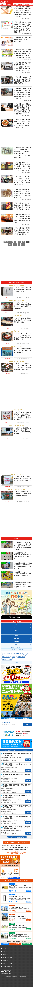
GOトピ (3, 4)
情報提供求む (5, 954)
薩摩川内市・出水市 (7, 659)
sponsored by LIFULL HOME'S (21, 880)
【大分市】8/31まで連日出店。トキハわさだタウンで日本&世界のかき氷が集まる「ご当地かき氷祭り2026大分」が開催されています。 (22, 546)
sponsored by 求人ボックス (22, 750)
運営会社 (5, 951)
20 (19, 241)
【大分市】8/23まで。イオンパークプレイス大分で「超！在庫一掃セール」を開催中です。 (22, 573)
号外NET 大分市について (8, 966)
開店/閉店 (20, 4)
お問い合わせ (5, 960)
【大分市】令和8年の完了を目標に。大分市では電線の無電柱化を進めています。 (23, 350)
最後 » (22, 244)
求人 (15, 4)
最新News (9, 4)
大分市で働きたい (10, 750)
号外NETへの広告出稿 (7, 957)
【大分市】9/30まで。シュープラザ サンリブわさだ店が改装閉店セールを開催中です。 (22, 493)
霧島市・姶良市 (21, 656)
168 (23, 241)
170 (10, 244)
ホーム (4, 948)
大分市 (25, 653)
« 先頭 (11, 241)
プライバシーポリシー (7, 963)
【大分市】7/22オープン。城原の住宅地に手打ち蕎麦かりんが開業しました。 (22, 289)
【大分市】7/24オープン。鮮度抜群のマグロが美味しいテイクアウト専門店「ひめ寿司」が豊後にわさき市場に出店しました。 (22, 416)
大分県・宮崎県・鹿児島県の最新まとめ (11, 653)
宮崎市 (13, 656)
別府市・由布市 (6, 656)
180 (15, 244)
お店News (27, 4)
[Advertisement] (16, 138)
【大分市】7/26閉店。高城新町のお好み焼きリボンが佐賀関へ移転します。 (22, 320)
